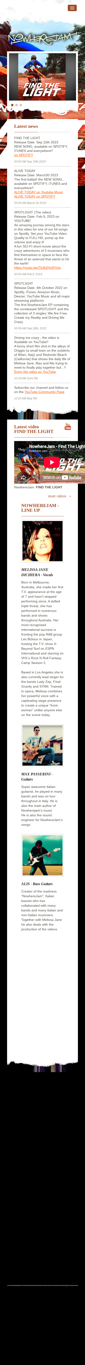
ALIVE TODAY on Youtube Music (38, 192)
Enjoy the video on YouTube (35, 372)
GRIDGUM (48, 1350)
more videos (57, 496)
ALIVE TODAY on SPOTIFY (34, 196)
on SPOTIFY (23, 155)
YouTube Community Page (44, 392)
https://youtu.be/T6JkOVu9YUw (37, 267)
